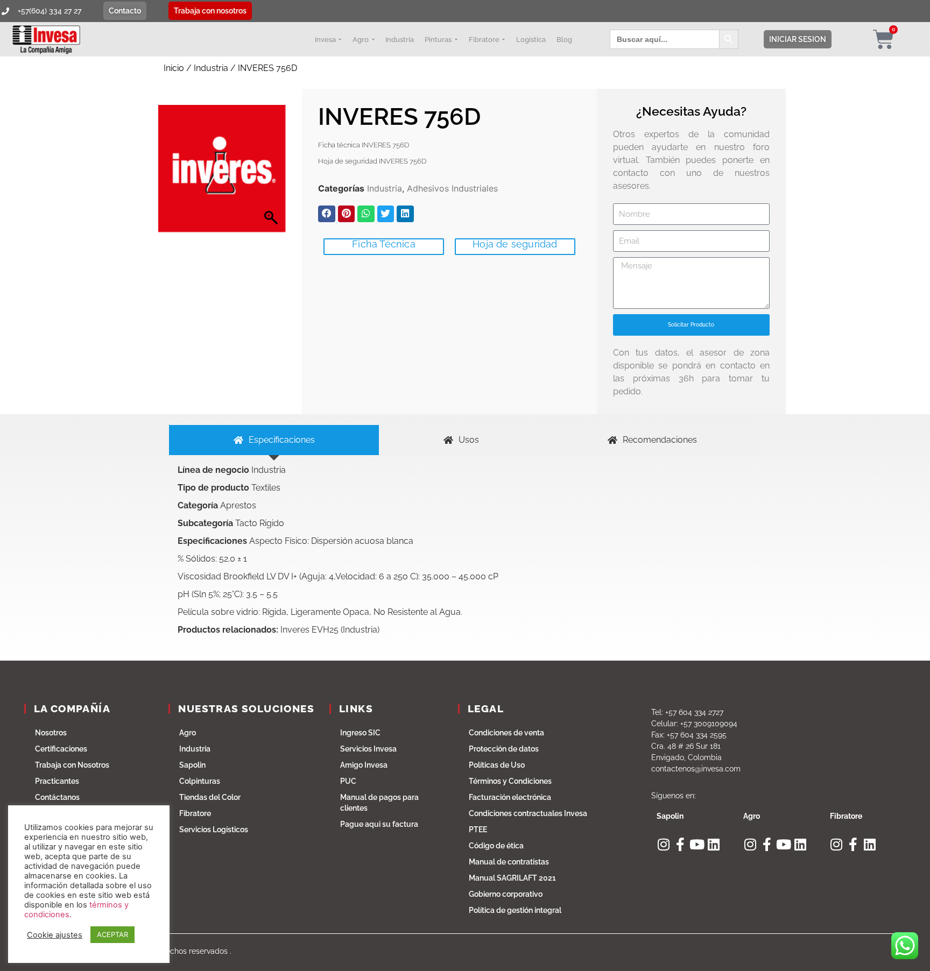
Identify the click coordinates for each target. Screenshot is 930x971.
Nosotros (51, 732)
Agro (187, 732)
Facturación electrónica (510, 797)
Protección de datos (504, 749)
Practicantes (57, 781)
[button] (326, 213)
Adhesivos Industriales (452, 188)
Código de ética (496, 845)
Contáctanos (57, 797)
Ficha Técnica (383, 244)
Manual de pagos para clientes (379, 802)
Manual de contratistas (509, 861)
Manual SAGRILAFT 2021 (512, 878)
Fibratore (195, 813)
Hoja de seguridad (515, 244)
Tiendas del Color (210, 797)
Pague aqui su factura (379, 824)
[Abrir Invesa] (340, 39)
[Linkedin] (713, 844)
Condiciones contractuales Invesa (528, 813)
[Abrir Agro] (373, 39)
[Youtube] (696, 844)
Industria (211, 68)
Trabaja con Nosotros (72, 765)
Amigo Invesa (364, 765)
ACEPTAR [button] (112, 934)
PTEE (478, 829)
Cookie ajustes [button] (54, 935)
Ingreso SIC (360, 732)
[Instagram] (663, 844)
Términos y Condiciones (510, 781)
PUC (348, 781)
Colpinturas (199, 781)
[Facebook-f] (680, 844)
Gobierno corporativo (505, 894)
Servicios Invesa (368, 749)
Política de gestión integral (515, 910)
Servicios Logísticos (213, 829)
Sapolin (192, 765)
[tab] (274, 440)
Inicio (174, 68)
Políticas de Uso (497, 765)
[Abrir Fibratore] (503, 39)
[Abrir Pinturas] (455, 39)
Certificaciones (61, 749)
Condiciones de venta (506, 732)
